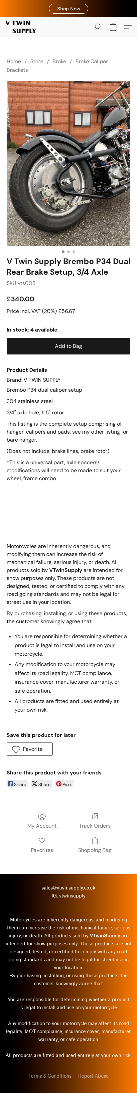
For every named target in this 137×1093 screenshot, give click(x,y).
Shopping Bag (95, 850)
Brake (59, 61)
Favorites (42, 850)
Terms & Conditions (49, 1076)
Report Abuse (93, 1076)
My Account (42, 825)
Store (36, 61)
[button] (68, 9)
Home (14, 61)
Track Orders (95, 825)
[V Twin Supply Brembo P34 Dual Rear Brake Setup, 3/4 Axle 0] (68, 163)
